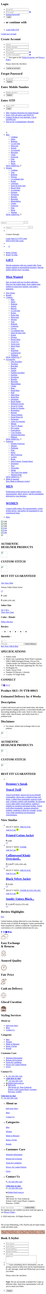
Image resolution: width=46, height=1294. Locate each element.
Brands (8, 295)
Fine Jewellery (16, 362)
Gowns (13, 328)
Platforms (14, 448)
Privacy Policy (9, 1212)
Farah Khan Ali (17, 417)
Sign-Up (14, 238)
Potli (12, 393)
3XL (35, 890)
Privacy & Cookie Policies (16, 1065)
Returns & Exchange (14, 1060)
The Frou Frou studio (19, 472)
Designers (15, 399)
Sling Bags (15, 395)
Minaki (13, 424)
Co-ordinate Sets (17, 179)
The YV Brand (16, 426)
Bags (13, 388)
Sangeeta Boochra (18, 435)
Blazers (14, 308)
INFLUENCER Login (15, 241)
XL (25, 827)
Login (8, 238)
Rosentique (15, 410)
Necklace (14, 364)
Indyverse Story (12, 1026)
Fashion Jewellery (18, 373)
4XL (39, 890)
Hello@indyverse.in (16, 1083)
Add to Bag (13, 646)
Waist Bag (15, 397)
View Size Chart (7, 612)
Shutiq (13, 470)
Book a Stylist (11, 253)
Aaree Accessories (18, 421)
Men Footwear (16, 455)
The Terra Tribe (7, 583)
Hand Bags (15, 390)
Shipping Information (14, 1058)
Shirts (13, 139)
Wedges (14, 212)
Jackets (13, 148)
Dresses (14, 177)
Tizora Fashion (16, 415)
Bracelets (14, 152)
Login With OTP (12, 30)
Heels (13, 210)
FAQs (8, 1067)
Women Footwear (18, 444)
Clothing (14, 137)
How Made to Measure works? (18, 481)
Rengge (14, 413)
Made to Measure (12, 1044)
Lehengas (14, 183)
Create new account (8, 34)
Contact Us (10, 1030)
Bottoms (14, 141)
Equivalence (15, 430)
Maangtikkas (16, 201)
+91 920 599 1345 (15, 1076)
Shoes (13, 164)
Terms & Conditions (14, 1062)
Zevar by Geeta (17, 406)
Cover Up (15, 342)
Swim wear (15, 344)
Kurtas (13, 181)
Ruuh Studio (16, 401)
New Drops (10, 293)
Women (9, 168)
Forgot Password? (13, 14)
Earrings (14, 192)
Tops (13, 172)
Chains (13, 203)
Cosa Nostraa (16, 432)
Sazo (13, 348)
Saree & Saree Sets (18, 186)
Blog (8, 517)
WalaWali (14, 351)
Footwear (14, 157)
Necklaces (15, 195)
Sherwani (14, 146)
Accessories (15, 150)
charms (13, 370)
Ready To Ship (12, 255)
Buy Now (5, 646)
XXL (29, 827)
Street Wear (15, 346)
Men (7, 135)
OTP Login (22, 238)
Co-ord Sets (15, 144)
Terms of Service (28, 57)
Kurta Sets (15, 315)
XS (2, 610)
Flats (12, 159)
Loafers (14, 457)
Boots (13, 161)
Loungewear (16, 353)
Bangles (14, 197)
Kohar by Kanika (17, 408)
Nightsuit (14, 355)
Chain (13, 155)
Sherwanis (15, 317)
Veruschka (15, 468)
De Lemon (15, 428)
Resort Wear (15, 188)
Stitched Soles (16, 475)
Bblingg (14, 437)
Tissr (12, 466)
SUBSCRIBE (29, 1208)
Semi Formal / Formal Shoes (22, 461)
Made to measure (12, 479)
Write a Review (7, 622)
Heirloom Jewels (17, 404)
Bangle (13, 368)
